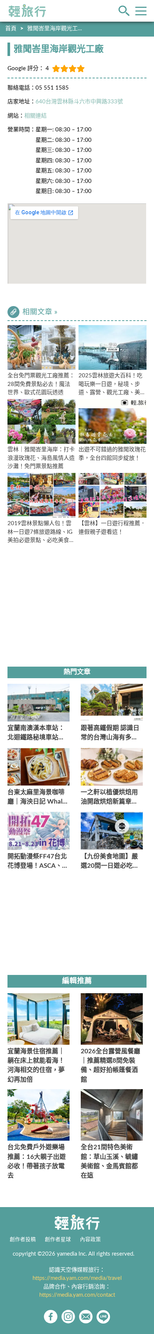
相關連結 (35, 116)
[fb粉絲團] (51, 1317)
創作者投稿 (23, 1239)
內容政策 (90, 1239)
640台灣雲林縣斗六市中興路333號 (79, 102)
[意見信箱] (86, 1317)
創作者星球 (58, 1239)
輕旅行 (27, 11)
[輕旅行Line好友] (103, 1317)
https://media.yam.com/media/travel (77, 1278)
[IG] (68, 1317)
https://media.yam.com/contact (77, 1295)
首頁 (10, 28)
